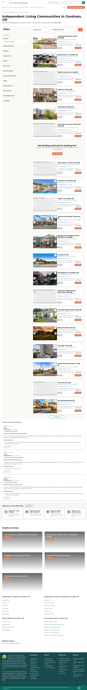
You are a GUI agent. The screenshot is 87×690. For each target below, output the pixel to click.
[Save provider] (55, 36)
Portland (4, 603)
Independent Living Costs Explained (58, 556)
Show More (57, 417)
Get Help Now (57, 153)
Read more (7, 446)
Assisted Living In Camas (50, 621)
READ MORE (57, 22)
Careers (61, 671)
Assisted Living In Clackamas (51, 630)
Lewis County (47, 611)
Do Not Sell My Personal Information (35, 677)
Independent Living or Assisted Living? (17, 556)
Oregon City (5, 611)
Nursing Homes (6, 630)
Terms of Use (15, 678)
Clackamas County (49, 603)
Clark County (47, 600)
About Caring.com (64, 658)
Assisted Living (6, 624)
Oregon (21, 12)
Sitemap (33, 669)
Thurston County (48, 613)
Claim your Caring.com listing (11, 643)
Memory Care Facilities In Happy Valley (54, 624)
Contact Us (62, 673)
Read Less (28, 505)
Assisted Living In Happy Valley (52, 627)
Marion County (48, 608)
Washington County (49, 605)
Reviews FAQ (62, 669)
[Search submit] (80, 29)
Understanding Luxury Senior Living (16, 577)
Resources (33, 665)
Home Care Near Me (79, 669)
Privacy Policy (34, 673)
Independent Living (14, 12)
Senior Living (5, 12)
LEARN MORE (78, 45)
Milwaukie (5, 605)
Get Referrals (48, 665)
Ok (79, 688)
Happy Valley (5, 600)
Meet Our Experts (64, 660)
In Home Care (6, 621)
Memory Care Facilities (8, 627)
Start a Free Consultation (76, 7)
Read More (7, 537)
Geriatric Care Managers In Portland (54, 635)
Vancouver (5, 608)
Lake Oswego (6, 613)
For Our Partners (50, 667)
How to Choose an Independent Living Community (20, 536)
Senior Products (35, 667)
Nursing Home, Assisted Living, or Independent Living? (62, 537)
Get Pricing (78, 47)
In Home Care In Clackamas (51, 632)
